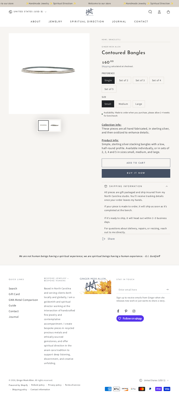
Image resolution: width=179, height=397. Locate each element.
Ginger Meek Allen (111, 47)
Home (104, 39)
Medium (125, 104)
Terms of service (72, 385)
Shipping (106, 66)
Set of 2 (125, 81)
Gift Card (14, 294)
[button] (150, 12)
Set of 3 (141, 81)
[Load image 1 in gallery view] (43, 125)
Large (140, 104)
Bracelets (114, 39)
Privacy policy (55, 385)
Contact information (40, 389)
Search (13, 288)
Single (109, 81)
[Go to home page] (89, 12)
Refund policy (38, 385)
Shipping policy (19, 389)
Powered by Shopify (18, 385)
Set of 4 (158, 81)
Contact (14, 311)
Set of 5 (110, 90)
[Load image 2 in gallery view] (55, 125)
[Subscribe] (168, 289)
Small (109, 104)
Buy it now (136, 173)
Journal (14, 317)
